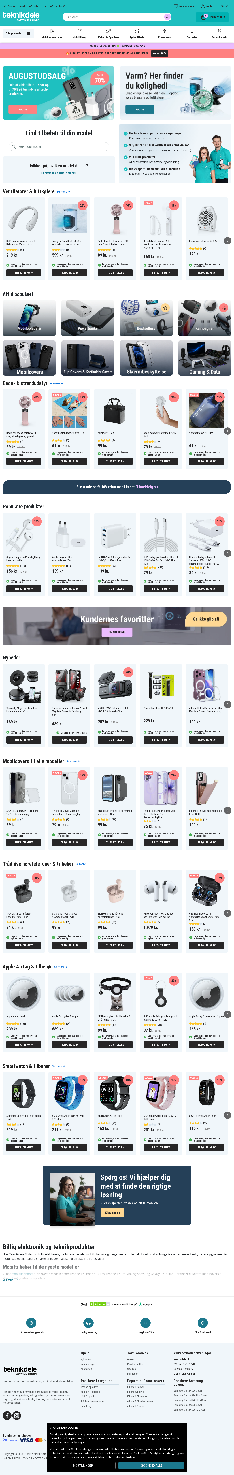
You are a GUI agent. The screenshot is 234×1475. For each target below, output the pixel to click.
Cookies (131, 1368)
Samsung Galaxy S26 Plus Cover (190, 1395)
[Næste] (227, 240)
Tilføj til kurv (24, 272)
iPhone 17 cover (135, 1387)
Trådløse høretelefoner (92, 1401)
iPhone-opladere (89, 1387)
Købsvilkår (86, 1359)
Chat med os (112, 1212)
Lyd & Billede (137, 37)
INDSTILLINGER (82, 1465)
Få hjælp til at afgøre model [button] (58, 173)
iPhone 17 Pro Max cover (140, 1401)
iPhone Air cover (135, 1391)
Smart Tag (86, 1406)
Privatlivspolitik (135, 1364)
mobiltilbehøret (22, 1274)
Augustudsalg (219, 37)
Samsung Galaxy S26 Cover (188, 1390)
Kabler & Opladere (108, 37)
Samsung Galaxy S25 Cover (188, 1404)
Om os (130, 1359)
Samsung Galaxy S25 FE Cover (189, 1409)
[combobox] (117, 17)
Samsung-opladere (91, 1391)
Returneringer (88, 1364)
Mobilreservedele (51, 37)
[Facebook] (7, 1415)
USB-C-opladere (89, 1396)
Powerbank (164, 37)
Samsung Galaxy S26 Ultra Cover (190, 1400)
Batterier (192, 37)
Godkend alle (151, 1465)
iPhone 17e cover (136, 1406)
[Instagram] (16, 1415)
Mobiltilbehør (79, 37)
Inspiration (132, 1373)
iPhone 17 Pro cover (137, 1396)
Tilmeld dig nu (147, 487)
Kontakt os (86, 1368)
